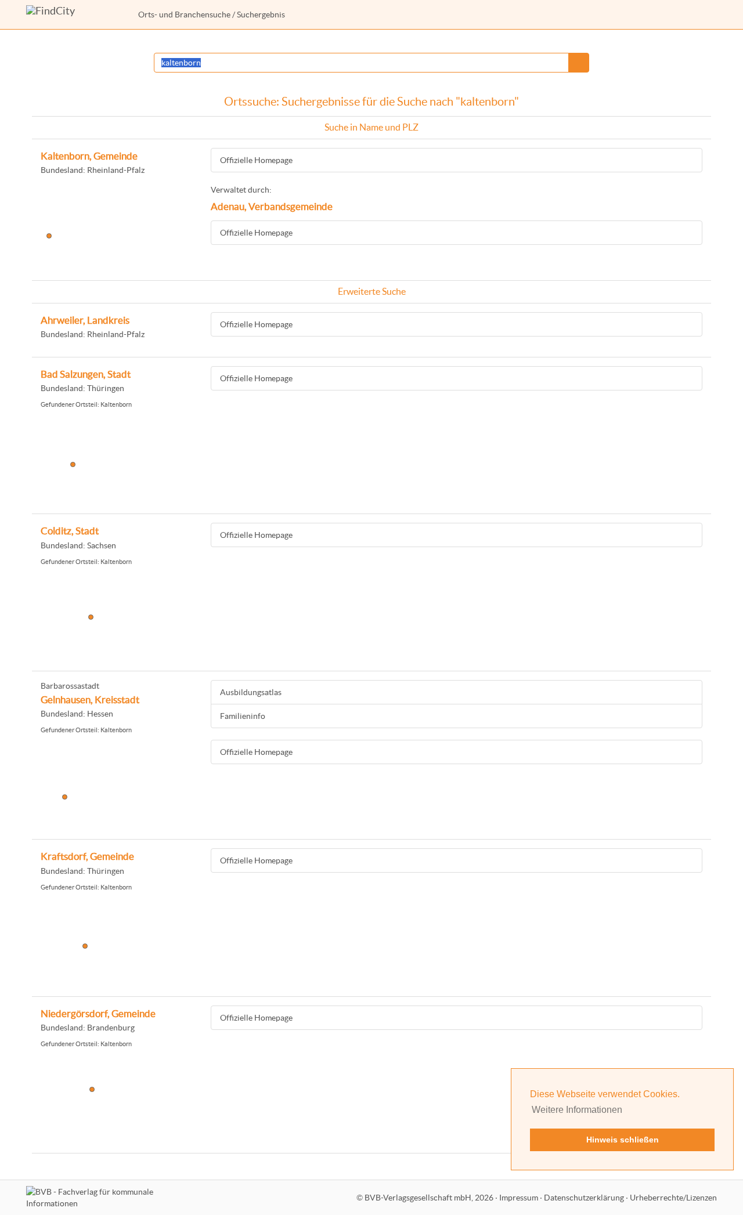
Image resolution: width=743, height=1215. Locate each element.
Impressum (518, 1197)
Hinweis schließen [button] (622, 1139)
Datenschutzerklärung (584, 1197)
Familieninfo (242, 716)
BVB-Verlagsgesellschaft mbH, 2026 (429, 1197)
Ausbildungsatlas (251, 692)
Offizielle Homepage (256, 160)
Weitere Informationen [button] (577, 1110)
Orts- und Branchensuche (184, 14)
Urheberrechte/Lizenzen (673, 1197)
